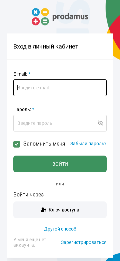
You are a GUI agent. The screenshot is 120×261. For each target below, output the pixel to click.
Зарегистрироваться (84, 242)
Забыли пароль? (88, 143)
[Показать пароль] (100, 123)
